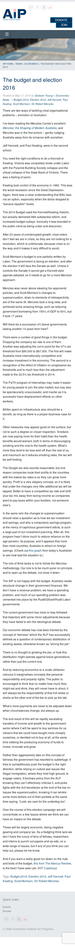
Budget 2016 (21, 99)
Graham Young (44, 95)
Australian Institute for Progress (14, 13)
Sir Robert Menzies (42, 104)
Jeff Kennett (54, 99)
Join (64, 24)
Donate (61, 20)
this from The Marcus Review (52, 863)
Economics (31, 63)
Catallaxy (50, 868)
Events (7, 907)
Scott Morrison (21, 104)
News (19, 63)
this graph (35, 550)
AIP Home (8, 63)
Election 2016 (38, 99)
